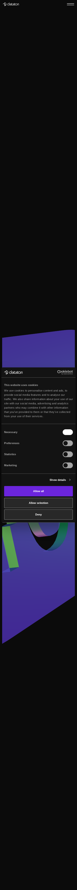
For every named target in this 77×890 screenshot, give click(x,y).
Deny (38, 514)
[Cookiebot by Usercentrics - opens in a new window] (57, 372)
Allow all (38, 491)
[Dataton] (11, 4)
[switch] (68, 443)
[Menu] (70, 4)
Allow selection (38, 502)
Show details (58, 479)
